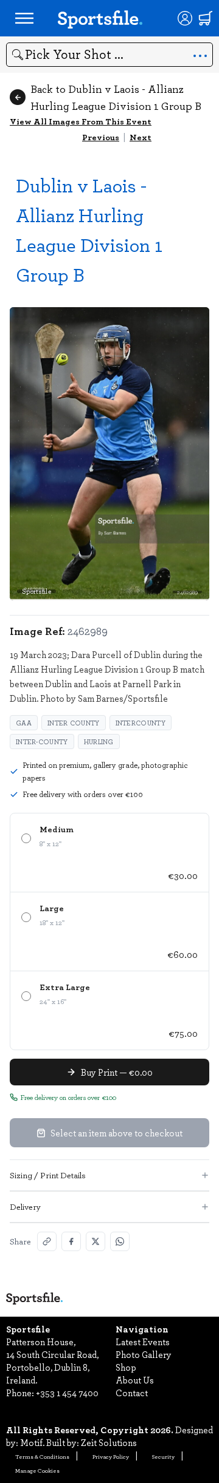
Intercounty (140, 722)
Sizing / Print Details (48, 1175)
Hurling (99, 741)
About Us (135, 1380)
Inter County (73, 722)
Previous (100, 137)
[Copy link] (47, 1241)
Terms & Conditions (42, 1456)
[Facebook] (71, 1241)
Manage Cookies (37, 1470)
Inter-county (42, 741)
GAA (24, 722)
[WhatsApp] (120, 1241)
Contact (132, 1392)
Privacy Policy (110, 1456)
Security (163, 1456)
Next (140, 137)
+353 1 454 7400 (67, 1392)
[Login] (185, 18)
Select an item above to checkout (116, 1133)
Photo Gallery (144, 1354)
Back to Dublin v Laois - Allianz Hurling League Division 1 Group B (115, 97)
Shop (126, 1367)
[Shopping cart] (205, 18)
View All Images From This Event (80, 121)
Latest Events (143, 1341)
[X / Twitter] (95, 1241)
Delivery (25, 1206)
